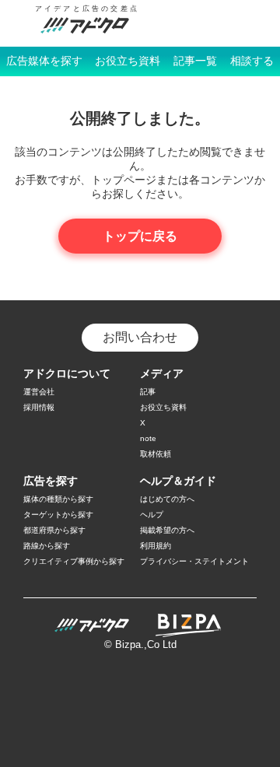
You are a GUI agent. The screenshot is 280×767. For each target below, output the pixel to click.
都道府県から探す (54, 530)
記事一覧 (195, 60)
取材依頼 (155, 454)
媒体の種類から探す (58, 499)
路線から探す (46, 545)
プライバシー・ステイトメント (194, 561)
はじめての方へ (167, 499)
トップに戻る (140, 236)
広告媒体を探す (44, 60)
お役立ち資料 (127, 60)
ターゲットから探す (58, 514)
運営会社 (38, 391)
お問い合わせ (140, 337)
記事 (148, 391)
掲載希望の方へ (167, 530)
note (148, 438)
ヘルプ (151, 514)
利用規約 (155, 545)
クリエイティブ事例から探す (73, 561)
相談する (252, 60)
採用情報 (38, 407)
